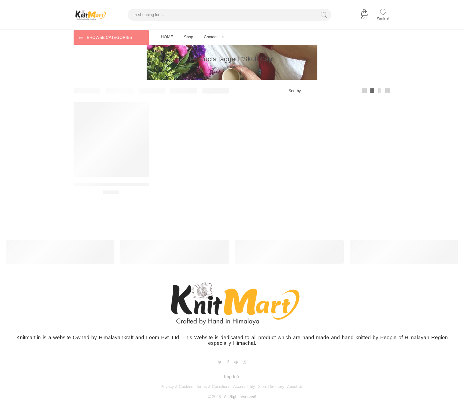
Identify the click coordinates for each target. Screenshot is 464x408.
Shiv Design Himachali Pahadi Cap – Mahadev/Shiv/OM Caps (135, 184)
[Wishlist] (141, 109)
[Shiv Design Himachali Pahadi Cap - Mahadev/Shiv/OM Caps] (111, 139)
